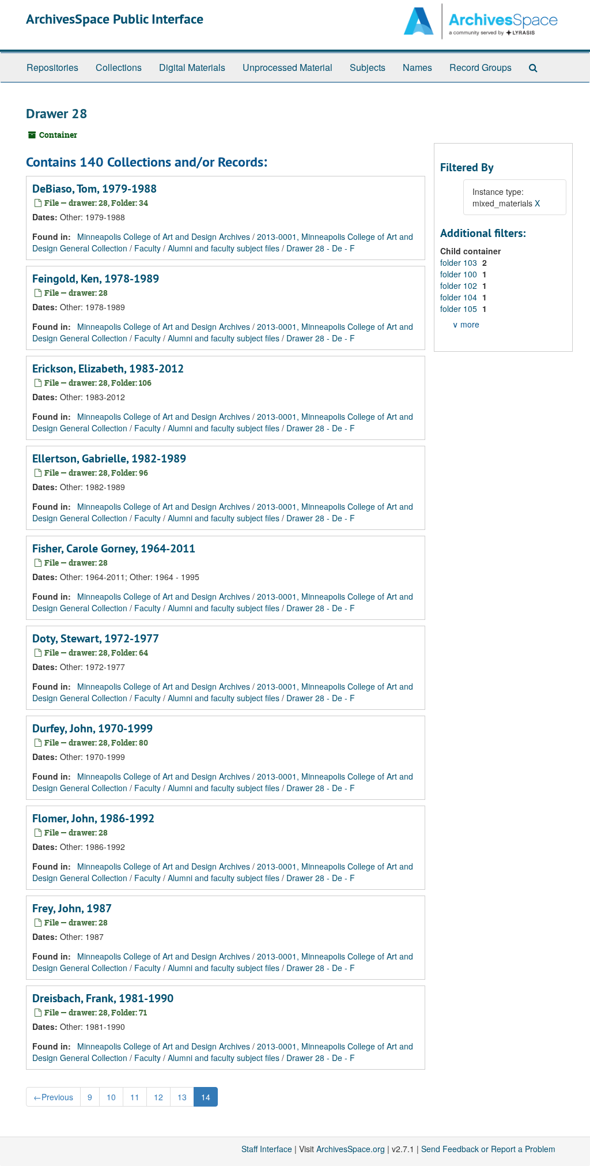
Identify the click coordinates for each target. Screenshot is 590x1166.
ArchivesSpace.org (350, 1148)
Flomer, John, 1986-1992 (93, 818)
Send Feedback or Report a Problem (488, 1148)
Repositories (52, 67)
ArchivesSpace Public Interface (114, 19)
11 (134, 1097)
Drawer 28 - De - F (320, 248)
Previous (53, 1097)
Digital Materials (192, 67)
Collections (119, 67)
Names (417, 67)
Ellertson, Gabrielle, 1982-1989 (109, 458)
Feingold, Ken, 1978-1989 (95, 278)
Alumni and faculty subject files (223, 248)
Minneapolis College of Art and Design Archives (163, 236)
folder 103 (459, 262)
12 (158, 1097)
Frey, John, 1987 (72, 908)
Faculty (147, 248)
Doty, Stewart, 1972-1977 (95, 638)
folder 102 (459, 285)
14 (205, 1097)
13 (182, 1097)
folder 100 (459, 274)
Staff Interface (266, 1148)
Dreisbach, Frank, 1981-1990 (102, 998)
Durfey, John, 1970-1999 (92, 728)
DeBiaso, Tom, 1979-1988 (94, 188)
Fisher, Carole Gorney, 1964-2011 (113, 548)
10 (111, 1097)
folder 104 (459, 297)
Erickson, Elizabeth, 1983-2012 (108, 368)
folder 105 (459, 308)
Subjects (367, 67)
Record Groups (480, 67)
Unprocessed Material (287, 67)
